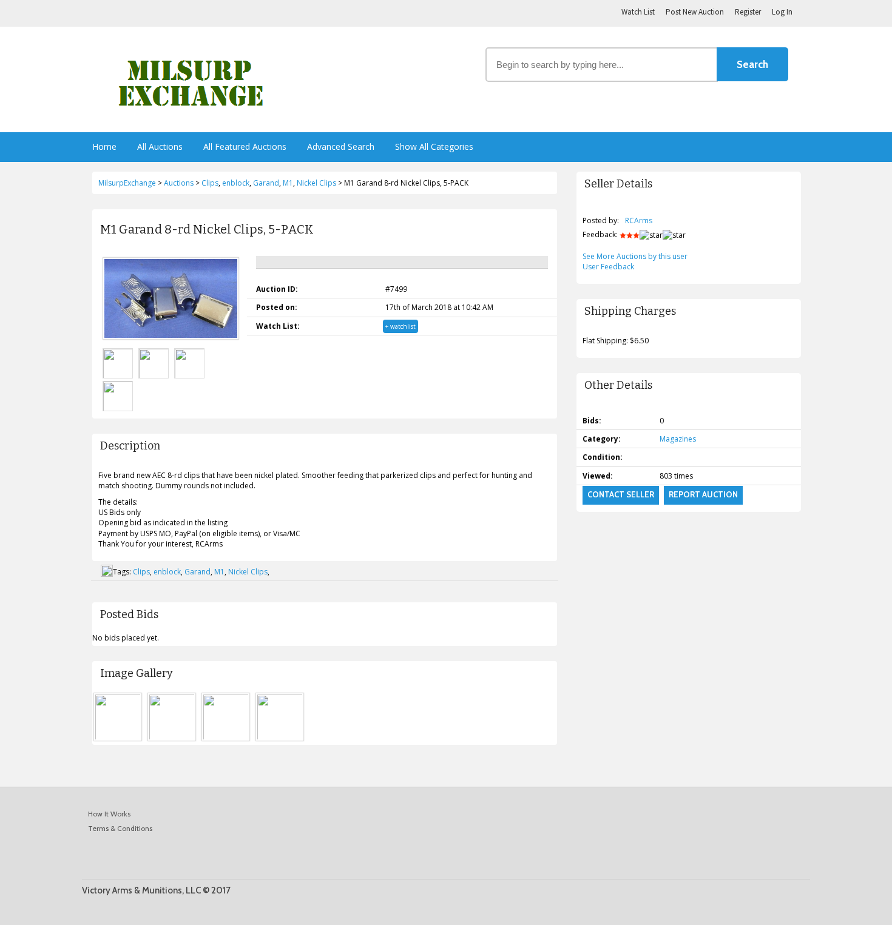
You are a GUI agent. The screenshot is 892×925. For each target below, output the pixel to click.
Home (104, 146)
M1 (219, 572)
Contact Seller (620, 494)
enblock (167, 572)
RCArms (638, 220)
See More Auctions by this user (635, 256)
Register (748, 12)
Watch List (638, 12)
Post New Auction (695, 12)
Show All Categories (434, 146)
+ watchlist (400, 326)
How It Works (109, 813)
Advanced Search (340, 146)
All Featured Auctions (244, 146)
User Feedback (608, 266)
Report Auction (703, 494)
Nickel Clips (248, 572)
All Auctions (160, 146)
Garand (197, 572)
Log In (782, 12)
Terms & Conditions (120, 828)
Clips (141, 572)
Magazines (678, 439)
